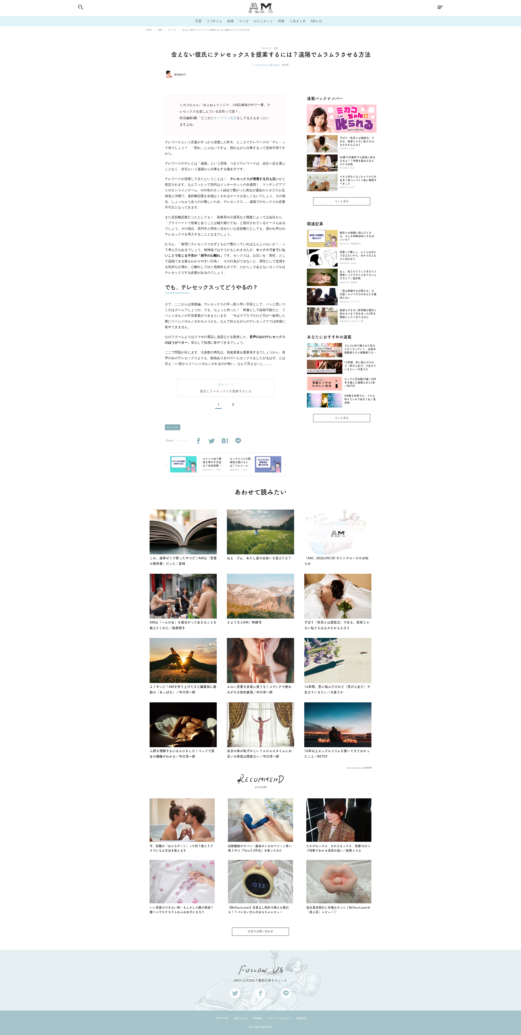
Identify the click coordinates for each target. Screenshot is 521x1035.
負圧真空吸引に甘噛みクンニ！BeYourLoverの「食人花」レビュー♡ (338, 910)
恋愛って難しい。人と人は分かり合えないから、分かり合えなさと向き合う (358, 255)
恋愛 (198, 21)
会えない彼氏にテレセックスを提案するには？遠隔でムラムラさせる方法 (216, 30)
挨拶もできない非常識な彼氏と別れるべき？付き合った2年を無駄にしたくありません (358, 313)
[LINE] (238, 441)
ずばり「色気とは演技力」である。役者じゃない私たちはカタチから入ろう (357, 141)
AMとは (316, 21)
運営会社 (301, 1018)
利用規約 (258, 1018)
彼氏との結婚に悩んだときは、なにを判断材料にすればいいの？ (357, 236)
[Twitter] (211, 441)
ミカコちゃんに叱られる (266, 64)
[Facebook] (198, 441)
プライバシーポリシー (279, 1018)
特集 (281, 21)
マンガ (243, 21)
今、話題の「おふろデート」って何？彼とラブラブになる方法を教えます (181, 848)
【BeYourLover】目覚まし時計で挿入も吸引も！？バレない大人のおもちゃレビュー (258, 910)
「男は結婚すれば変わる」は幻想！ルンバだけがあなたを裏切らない (358, 294)
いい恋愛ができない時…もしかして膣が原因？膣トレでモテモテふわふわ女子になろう (181, 910)
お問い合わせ (240, 1018)
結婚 (230, 21)
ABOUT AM (221, 1018)
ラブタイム (214, 21)
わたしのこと (263, 21)
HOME (149, 30)
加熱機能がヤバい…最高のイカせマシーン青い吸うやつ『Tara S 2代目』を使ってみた (260, 848)
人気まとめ (297, 21)
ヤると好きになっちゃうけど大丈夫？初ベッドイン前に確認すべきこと (358, 180)
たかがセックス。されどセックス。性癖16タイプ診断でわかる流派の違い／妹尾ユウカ (338, 848)
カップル (172, 30)
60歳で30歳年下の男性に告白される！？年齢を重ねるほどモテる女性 (357, 161)
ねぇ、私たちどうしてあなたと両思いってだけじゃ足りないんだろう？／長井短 (358, 275)
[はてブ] (224, 441)
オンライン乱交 (225, 118)
